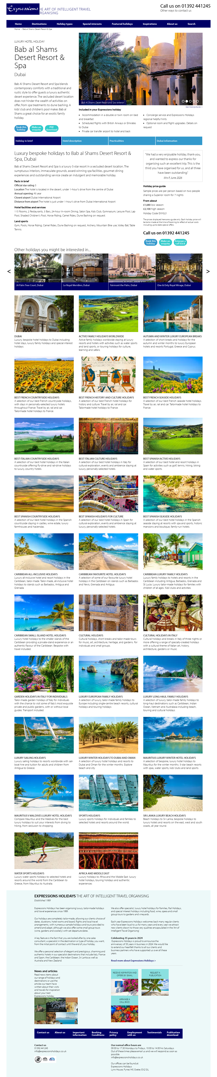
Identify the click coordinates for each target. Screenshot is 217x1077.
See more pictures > (194, 106)
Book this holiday (21, 128)
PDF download (51, 128)
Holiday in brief (24, 140)
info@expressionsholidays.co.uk (50, 1051)
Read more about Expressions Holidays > (133, 960)
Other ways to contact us (175, 10)
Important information (80, 1033)
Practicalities (117, 140)
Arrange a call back (180, 242)
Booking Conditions (98, 1033)
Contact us (43, 1032)
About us (60, 1032)
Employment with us (134, 1033)
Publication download (173, 1033)
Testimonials (154, 1032)
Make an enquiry (36, 128)
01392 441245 (196, 6)
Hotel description (72, 140)
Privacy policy (114, 1033)
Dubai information (167, 140)
